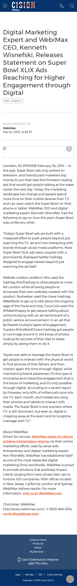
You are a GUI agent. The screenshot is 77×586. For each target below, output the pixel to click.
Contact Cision (38, 539)
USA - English (12, 100)
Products (38, 543)
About (38, 547)
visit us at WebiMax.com (42, 493)
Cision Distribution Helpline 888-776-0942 (39, 561)
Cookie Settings (54, 574)
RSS (40, 574)
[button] (62, 6)
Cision (44, 580)
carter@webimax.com (21, 514)
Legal (17, 574)
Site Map (29, 574)
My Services (37, 551)
